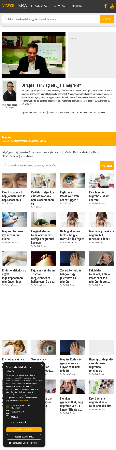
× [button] (42, 365)
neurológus (64, 112)
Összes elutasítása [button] (24, 437)
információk (39, 6)
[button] (24, 442)
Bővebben (24, 400)
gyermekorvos (27, 156)
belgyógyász (7, 152)
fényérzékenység (10, 156)
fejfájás (94, 152)
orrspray (42, 112)
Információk (6, 141)
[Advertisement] (93, 57)
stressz (58, 152)
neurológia (53, 112)
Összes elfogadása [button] (24, 429)
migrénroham (99, 112)
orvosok (77, 6)
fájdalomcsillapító (29, 112)
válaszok (59, 6)
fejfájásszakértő (22, 152)
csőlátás (67, 152)
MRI (73, 112)
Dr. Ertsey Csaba (84, 112)
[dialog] (24, 404)
